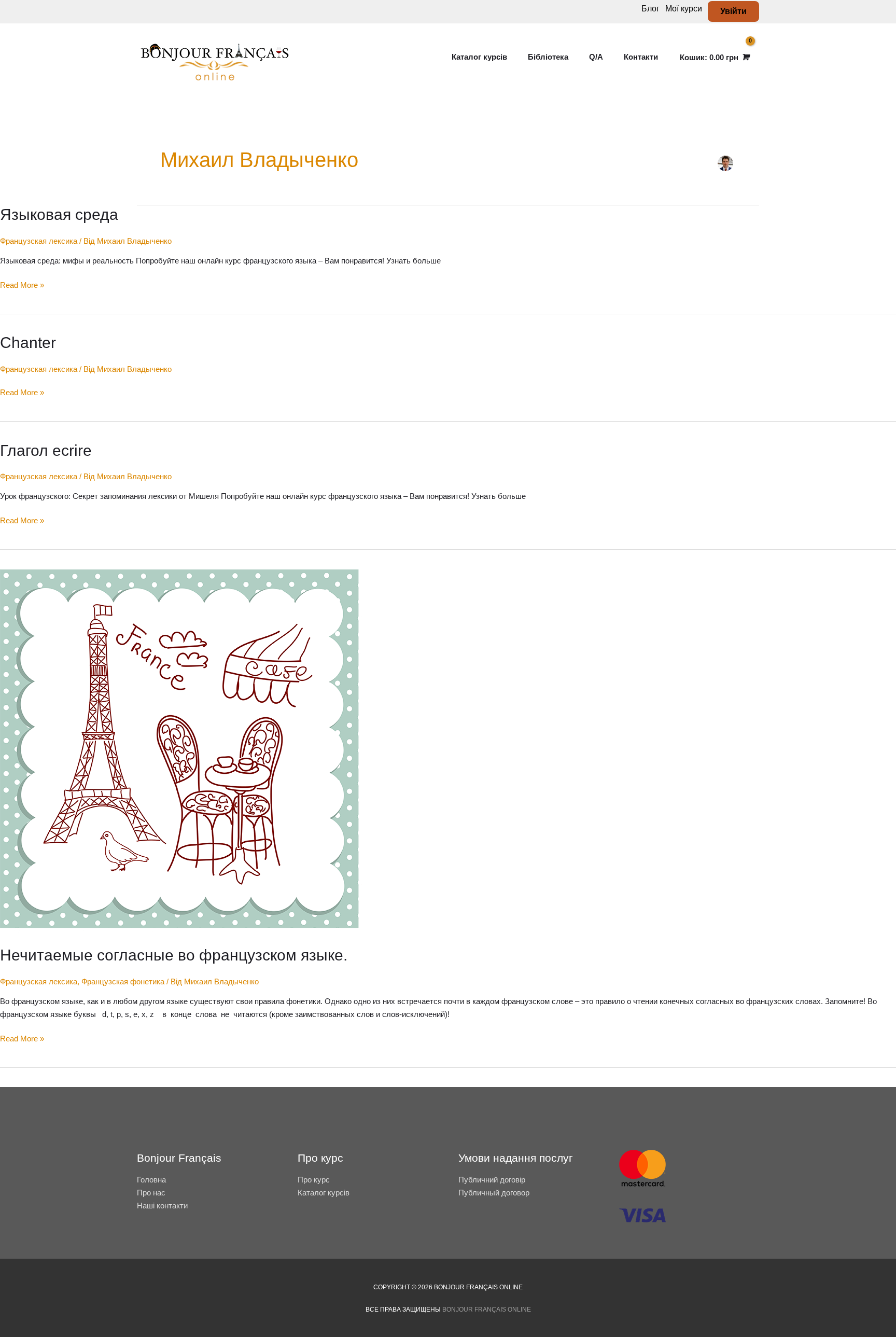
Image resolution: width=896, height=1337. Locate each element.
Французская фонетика (122, 981)
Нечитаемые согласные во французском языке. (173, 955)
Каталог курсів (323, 1192)
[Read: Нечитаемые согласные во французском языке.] (181, 751)
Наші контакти (162, 1205)
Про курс (314, 1179)
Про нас (151, 1192)
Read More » (22, 284)
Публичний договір (491, 1179)
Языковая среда (59, 214)
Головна (151, 1179)
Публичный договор (493, 1192)
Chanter (28, 342)
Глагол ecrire (46, 450)
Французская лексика (38, 240)
